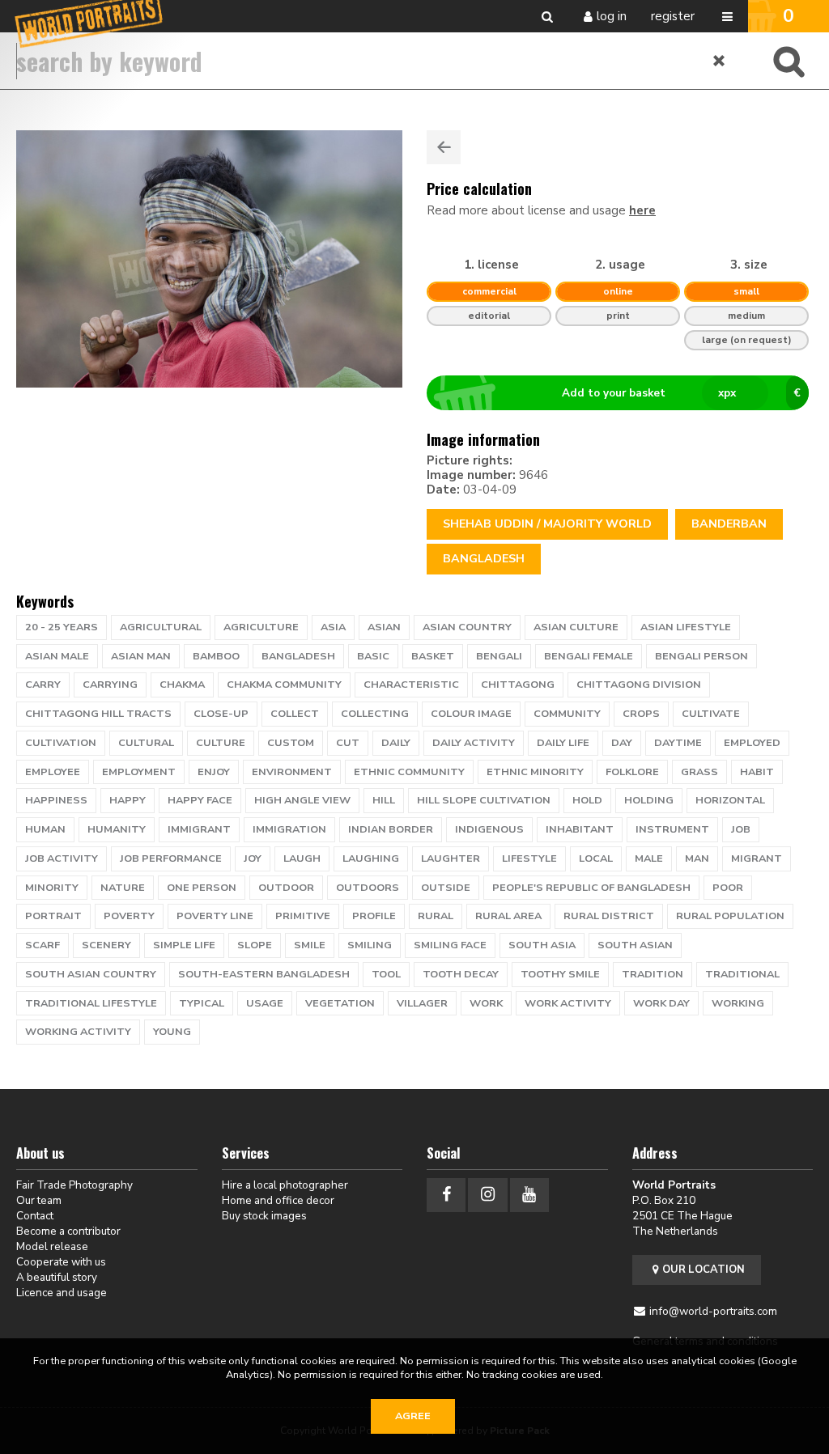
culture (220, 742)
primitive (302, 916)
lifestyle (529, 858)
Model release (52, 1246)
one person (201, 887)
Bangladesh (484, 558)
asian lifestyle (685, 627)
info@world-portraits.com (713, 1311)
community (567, 713)
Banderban (729, 524)
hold (587, 800)
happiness (56, 800)
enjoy (214, 772)
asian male (57, 656)
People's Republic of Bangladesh (591, 887)
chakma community (284, 684)
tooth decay (461, 974)
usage (264, 1003)
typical (201, 1003)
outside (445, 887)
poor (727, 887)
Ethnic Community (409, 772)
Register (673, 16)
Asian (384, 627)
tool (386, 974)
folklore (632, 772)
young (172, 1031)
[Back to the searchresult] (444, 147)
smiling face (450, 945)
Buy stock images (264, 1215)
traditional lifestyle (91, 1003)
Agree (413, 1416)
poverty (129, 916)
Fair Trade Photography (74, 1185)
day (621, 742)
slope (254, 945)
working (738, 1003)
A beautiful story (56, 1277)
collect (294, 713)
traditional (742, 974)
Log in (612, 16)
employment (139, 772)
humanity (116, 829)
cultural (146, 742)
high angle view (302, 800)
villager (422, 1003)
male (649, 858)
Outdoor (286, 887)
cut (347, 742)
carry (43, 684)
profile (374, 916)
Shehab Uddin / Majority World (547, 524)
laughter (450, 858)
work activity (568, 1003)
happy (127, 800)
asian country (467, 627)
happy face (200, 800)
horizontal (730, 800)
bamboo (216, 656)
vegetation (340, 1003)
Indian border (390, 829)
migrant (756, 858)
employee (52, 772)
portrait (53, 916)
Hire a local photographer (285, 1185)
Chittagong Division (638, 684)
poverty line (214, 916)
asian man (141, 656)
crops (641, 713)
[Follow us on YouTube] (529, 1194)
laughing (370, 858)
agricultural (161, 627)
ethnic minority (535, 772)
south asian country (90, 974)
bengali (499, 656)
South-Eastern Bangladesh (264, 974)
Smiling (369, 945)
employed (752, 742)
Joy (252, 858)
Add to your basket (681, 393)
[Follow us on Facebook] (446, 1194)
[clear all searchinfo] (720, 60)
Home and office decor (278, 1200)
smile (309, 945)
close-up (221, 713)
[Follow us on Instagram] (487, 1194)
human (45, 829)
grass (699, 772)
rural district (608, 916)
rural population (730, 916)
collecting (375, 713)
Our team (39, 1200)
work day (661, 1003)
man (697, 858)
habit (757, 772)
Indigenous (489, 829)
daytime (678, 742)
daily (395, 742)
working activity (78, 1031)
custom (290, 742)
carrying (110, 684)
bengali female (588, 656)
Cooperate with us (61, 1262)
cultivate (711, 713)
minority (52, 887)
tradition (652, 974)
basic (373, 656)
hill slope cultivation (484, 800)
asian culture (576, 627)
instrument (672, 829)
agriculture (261, 627)
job (740, 829)
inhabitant (580, 829)
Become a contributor (68, 1231)
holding (649, 800)
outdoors (367, 887)
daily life (563, 742)
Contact (34, 1215)
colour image (471, 713)
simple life (184, 945)
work (486, 1003)
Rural (435, 916)
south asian (635, 945)
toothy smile (560, 974)
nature (122, 887)
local (596, 858)
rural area (508, 916)
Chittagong (518, 684)
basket (432, 656)
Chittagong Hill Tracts (98, 713)
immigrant (199, 829)
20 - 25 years (61, 627)
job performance (171, 858)
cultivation (60, 742)
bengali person (701, 656)
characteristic (411, 684)
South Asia (542, 945)
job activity (61, 858)
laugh (302, 858)
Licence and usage (61, 1292)
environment (292, 772)
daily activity (473, 742)
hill (383, 800)
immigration (289, 829)
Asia (333, 627)
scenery (106, 945)
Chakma (182, 684)
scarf (42, 945)
